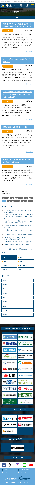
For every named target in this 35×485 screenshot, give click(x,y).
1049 (21, 198)
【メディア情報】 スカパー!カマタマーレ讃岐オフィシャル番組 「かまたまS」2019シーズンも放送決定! (17, 94)
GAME (5, 261)
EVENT (5, 265)
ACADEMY (6, 270)
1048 (16, 198)
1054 (13, 201)
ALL (4, 257)
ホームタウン (23, 265)
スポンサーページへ (17, 457)
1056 (22, 201)
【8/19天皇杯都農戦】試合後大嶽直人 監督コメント (18, 249)
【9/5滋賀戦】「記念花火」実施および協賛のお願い (18, 242)
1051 (30, 198)
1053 (8, 201)
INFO (20, 257)
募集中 (21, 270)
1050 (25, 198)
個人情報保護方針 (25, 469)
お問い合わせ (7, 469)
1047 (11, 198)
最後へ (30, 201)
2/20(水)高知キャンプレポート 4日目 (15, 127)
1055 (18, 201)
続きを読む (29, 51)
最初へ (4, 198)
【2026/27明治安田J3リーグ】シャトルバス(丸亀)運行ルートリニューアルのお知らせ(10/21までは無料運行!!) (18, 216)
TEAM (21, 261)
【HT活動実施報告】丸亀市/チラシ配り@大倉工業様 (18, 234)
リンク (5, 472)
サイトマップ (23, 472)
